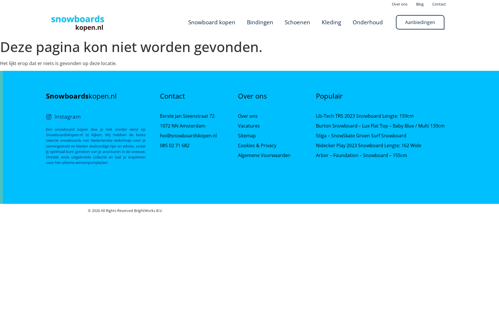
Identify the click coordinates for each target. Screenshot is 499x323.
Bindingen (260, 22)
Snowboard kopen (211, 22)
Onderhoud (368, 22)
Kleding (331, 22)
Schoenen (297, 22)
